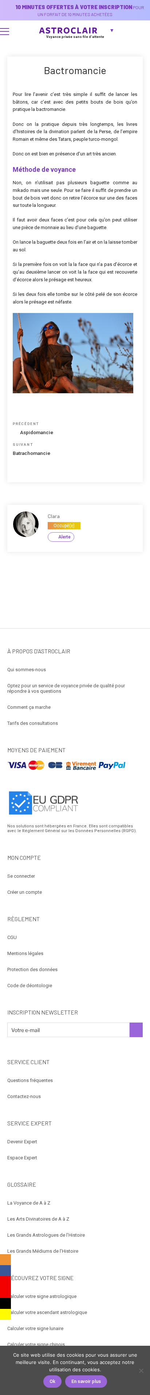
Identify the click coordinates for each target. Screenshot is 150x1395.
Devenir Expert (22, 1141)
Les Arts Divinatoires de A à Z (38, 1219)
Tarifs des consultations (32, 723)
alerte (64, 537)
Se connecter (21, 876)
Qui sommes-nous (26, 669)
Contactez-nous (24, 1096)
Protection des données (32, 969)
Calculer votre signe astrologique (41, 1296)
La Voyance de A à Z (28, 1203)
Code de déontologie (29, 985)
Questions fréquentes (30, 1080)
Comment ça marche (29, 707)
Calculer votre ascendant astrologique (47, 1312)
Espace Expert (22, 1157)
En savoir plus (86, 1381)
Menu (4, 31)
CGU (12, 937)
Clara (54, 516)
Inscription (136, 1030)
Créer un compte (24, 892)
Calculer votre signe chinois (36, 1344)
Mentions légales (25, 953)
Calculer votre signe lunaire (35, 1328)
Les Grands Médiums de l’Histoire (42, 1251)
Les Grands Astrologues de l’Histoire (46, 1235)
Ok (52, 1381)
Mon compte (141, 31)
